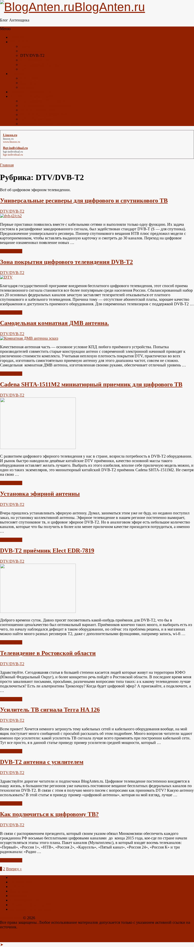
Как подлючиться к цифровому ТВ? (49, 814)
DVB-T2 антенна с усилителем (41, 762)
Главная (17, 37)
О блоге (17, 73)
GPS (24, 69)
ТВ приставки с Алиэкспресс (45, 105)
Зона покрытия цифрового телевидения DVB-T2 (66, 262)
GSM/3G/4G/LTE (35, 51)
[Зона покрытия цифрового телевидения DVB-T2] (6, 277)
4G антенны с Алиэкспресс (43, 114)
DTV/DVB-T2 (12, 211)
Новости (27, 46)
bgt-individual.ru (13, 151)
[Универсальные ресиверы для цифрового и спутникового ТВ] (11, 216)
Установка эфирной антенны (40, 493)
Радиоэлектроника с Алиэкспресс (49, 123)
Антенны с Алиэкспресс (31, 96)
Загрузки (28, 87)
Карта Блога (30, 78)
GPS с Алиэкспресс (37, 119)
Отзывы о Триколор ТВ (30, 92)
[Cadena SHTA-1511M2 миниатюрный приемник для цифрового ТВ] (38, 447)
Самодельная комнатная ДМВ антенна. (54, 323)
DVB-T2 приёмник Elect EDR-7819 (47, 550)
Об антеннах (21, 42)
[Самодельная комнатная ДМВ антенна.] (29, 338)
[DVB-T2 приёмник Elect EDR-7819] (38, 611)
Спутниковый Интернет (41, 64)
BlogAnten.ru (11, 918)
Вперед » (14, 869)
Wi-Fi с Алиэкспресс (38, 110)
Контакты (28, 83)
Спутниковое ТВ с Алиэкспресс (48, 101)
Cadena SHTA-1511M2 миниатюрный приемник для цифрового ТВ (91, 384)
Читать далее (11, 251)
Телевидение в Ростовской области (48, 653)
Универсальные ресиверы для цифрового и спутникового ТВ (84, 200)
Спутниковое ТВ (35, 60)
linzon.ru (8, 138)
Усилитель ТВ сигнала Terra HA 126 (50, 709)
